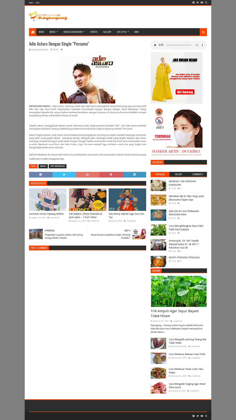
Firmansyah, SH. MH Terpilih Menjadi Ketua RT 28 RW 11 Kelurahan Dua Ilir (184, 244)
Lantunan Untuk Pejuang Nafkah (46, 213)
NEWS (41, 32)
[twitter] (197, 2)
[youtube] (202, 2)
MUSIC (53, 32)
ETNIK (37, 2)
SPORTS (94, 32)
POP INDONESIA (57, 166)
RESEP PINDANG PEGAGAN (184, 257)
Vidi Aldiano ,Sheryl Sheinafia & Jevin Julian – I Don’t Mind (85, 215)
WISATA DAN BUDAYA (72, 32)
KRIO (136, 32)
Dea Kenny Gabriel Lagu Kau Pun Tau (126, 215)
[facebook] (193, 2)
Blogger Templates (68, 416)
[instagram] (205, 2)
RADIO (31, 2)
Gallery (107, 32)
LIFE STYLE (122, 32)
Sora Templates (48, 416)
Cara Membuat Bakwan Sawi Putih (187, 354)
